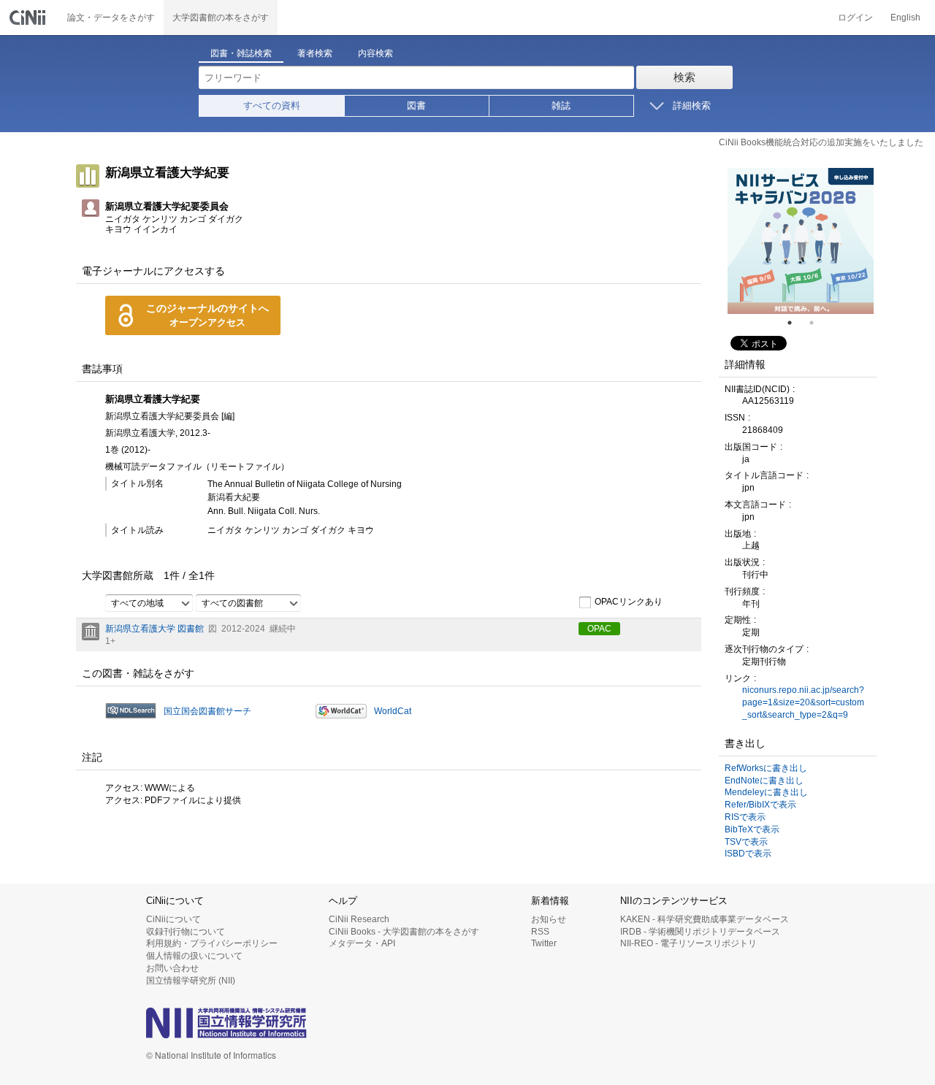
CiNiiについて (173, 919)
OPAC (599, 629)
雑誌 (561, 105)
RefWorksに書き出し (766, 768)
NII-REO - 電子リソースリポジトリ (688, 943)
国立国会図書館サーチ (207, 711)
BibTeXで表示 (752, 829)
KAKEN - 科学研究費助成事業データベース (704, 919)
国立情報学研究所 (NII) (190, 980)
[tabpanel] (800, 241)
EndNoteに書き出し (764, 780)
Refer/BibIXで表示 (760, 805)
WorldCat (392, 711)
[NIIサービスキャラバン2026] (801, 241)
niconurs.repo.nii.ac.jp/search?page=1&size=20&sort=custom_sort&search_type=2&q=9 (803, 702)
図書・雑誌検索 (241, 53)
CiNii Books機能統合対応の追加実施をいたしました (821, 142)
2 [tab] (817, 322)
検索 (684, 77)
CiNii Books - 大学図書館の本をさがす (404, 932)
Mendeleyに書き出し (766, 792)
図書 (416, 105)
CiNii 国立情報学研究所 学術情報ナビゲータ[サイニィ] (29, 17)
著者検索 (314, 53)
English (905, 17)
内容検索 (375, 53)
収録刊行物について (185, 932)
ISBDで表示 (748, 853)
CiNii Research (359, 919)
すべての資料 (271, 105)
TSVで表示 (746, 842)
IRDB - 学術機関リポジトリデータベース (700, 932)
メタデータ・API (362, 943)
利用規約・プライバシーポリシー (212, 943)
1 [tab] (795, 322)
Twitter (544, 943)
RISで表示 (745, 817)
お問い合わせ (172, 968)
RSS (540, 932)
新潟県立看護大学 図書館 (154, 629)
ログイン (855, 17)
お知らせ (548, 919)
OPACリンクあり (629, 602)
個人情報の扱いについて (194, 956)
